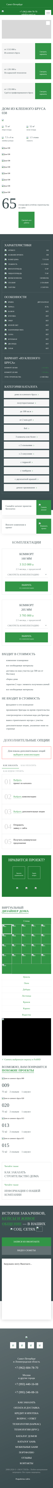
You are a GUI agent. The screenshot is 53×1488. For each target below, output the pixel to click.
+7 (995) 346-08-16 (26, 1392)
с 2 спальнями (26, 445)
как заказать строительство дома (21, 1174)
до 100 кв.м (26, 411)
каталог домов (26, 1436)
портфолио (26, 1452)
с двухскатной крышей (26, 479)
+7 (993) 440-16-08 (26, 1384)
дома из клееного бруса (25, 394)
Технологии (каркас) (26, 1424)
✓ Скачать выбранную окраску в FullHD (21, 1059)
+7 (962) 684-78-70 (28, 11)
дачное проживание (26, 487)
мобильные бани (26, 1447)
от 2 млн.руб (26, 420)
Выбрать (17, 780)
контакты (26, 1463)
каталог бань (26, 1441)
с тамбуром (26, 470)
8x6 (26, 428)
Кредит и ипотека (26, 1413)
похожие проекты (18, 1070)
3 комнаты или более (26, 437)
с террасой (26, 462)
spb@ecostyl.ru (28, 14)
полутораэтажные (26, 403)
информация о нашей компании (22, 1192)
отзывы (26, 1457)
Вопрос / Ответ (26, 1418)
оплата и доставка (26, 1407)
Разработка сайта (23, 1479)
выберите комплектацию (26, 754)
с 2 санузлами (26, 453)
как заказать (26, 1402)
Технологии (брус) (26, 1429)
